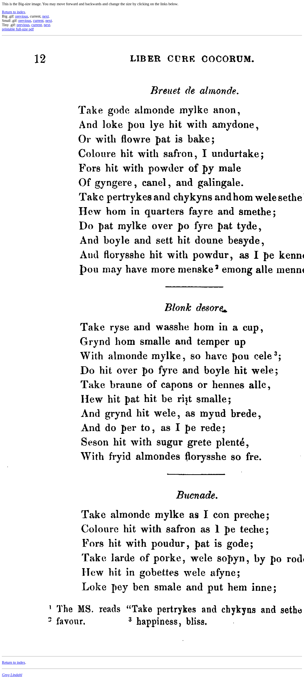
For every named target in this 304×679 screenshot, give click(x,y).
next (45, 16)
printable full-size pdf (18, 29)
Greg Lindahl (12, 675)
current (38, 21)
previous (21, 16)
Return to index (13, 12)
